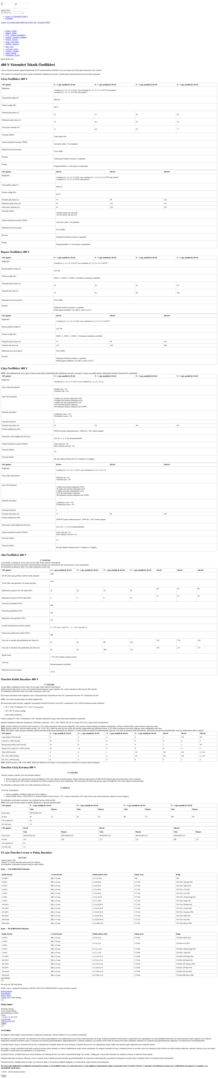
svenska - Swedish (12, 51)
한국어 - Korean (11, 40)
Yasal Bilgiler (6, 993)
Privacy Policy (6, 995)
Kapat (4, 1023)
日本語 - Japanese (12, 44)
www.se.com (5, 1019)
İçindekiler (9, 19)
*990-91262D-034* (8, 1021)
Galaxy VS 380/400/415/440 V (16, 16)
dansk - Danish (10, 53)
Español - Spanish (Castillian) (16, 37)
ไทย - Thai (9, 47)
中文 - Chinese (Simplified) (15, 35)
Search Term (5, 10)
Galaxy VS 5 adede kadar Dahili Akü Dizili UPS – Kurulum (23, 22)
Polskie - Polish (11, 31)
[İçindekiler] (2, 25)
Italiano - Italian (11, 33)
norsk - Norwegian (12, 42)
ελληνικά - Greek (11, 49)
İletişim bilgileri (6, 991)
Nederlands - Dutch (12, 55)
